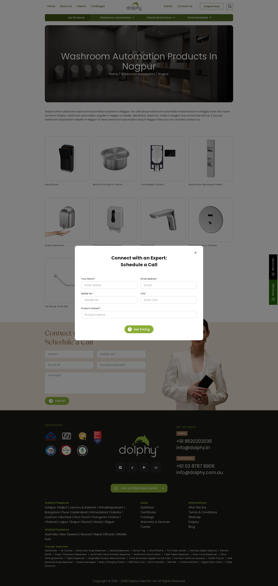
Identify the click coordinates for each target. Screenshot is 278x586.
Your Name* (88, 278)
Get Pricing (142, 329)
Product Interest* (91, 308)
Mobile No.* (87, 293)
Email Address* (149, 278)
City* (143, 293)
